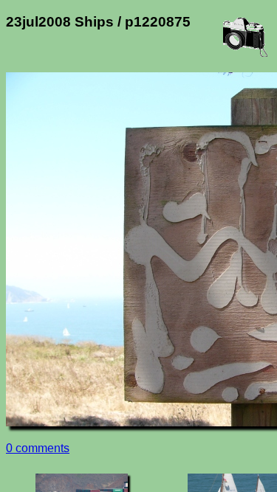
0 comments (37, 448)
